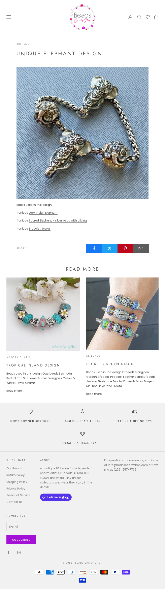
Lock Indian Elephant (43, 213)
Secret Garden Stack (110, 363)
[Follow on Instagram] (19, 553)
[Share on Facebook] (94, 248)
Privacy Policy (15, 489)
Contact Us (14, 502)
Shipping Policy (16, 482)
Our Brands (14, 468)
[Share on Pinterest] (125, 248)
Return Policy (15, 475)
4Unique (23, 44)
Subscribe (21, 540)
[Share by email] (140, 248)
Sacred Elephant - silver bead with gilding (58, 220)
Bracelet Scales (40, 229)
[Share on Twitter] (109, 248)
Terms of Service (18, 495)
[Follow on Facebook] (8, 553)
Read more (14, 391)
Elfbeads (93, 356)
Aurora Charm (18, 357)
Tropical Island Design (33, 365)
